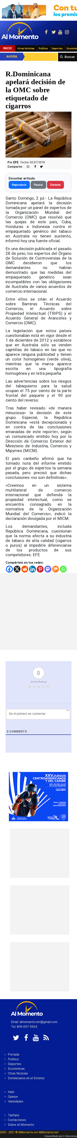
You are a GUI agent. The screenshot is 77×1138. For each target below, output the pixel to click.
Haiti (11, 1092)
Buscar (70, 57)
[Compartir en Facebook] (33, 166)
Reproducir (19, 184)
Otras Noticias (26, 48)
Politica (13, 1059)
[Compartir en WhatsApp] (26, 166)
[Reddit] (24, 569)
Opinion (13, 1097)
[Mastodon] (47, 569)
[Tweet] (40, 166)
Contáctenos (17, 1120)
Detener (55, 184)
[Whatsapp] (63, 569)
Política (43, 48)
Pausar (38, 184)
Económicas (16, 1069)
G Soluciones (70, 1136)
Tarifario (13, 1115)
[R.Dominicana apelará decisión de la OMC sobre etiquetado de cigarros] (38, 134)
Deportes (57, 48)
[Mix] (55, 569)
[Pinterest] (40, 569)
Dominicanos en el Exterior (26, 1078)
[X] (17, 569)
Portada (13, 1054)
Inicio (7, 48)
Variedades (15, 1101)
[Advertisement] (38, 611)
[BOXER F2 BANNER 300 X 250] (38, 796)
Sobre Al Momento (21, 1125)
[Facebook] (9, 569)
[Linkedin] (32, 569)
